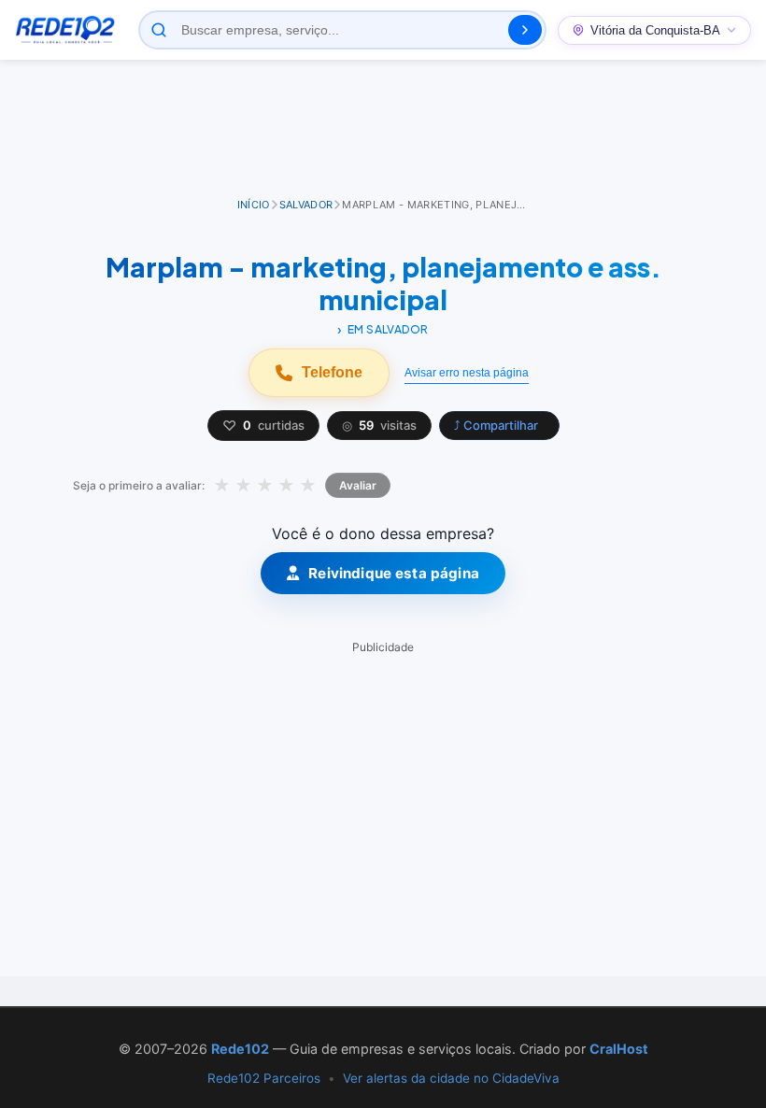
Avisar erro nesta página (466, 372)
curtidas (263, 425)
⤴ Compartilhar (496, 425)
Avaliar (357, 485)
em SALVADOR (388, 329)
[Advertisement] (383, 130)
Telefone (332, 372)
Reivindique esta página (393, 573)
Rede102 (240, 1049)
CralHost (618, 1049)
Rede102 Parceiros (263, 1078)
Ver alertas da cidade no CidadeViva (451, 1078)
